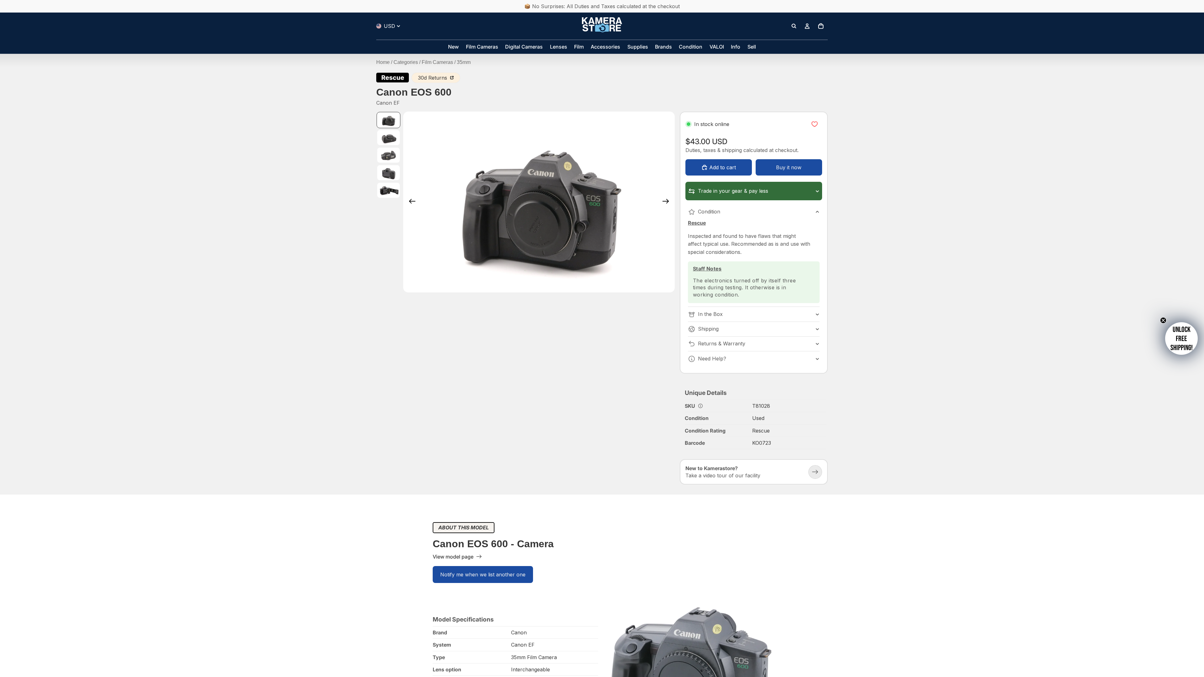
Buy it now (788, 167)
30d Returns (433, 78)
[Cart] (821, 26)
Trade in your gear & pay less (733, 191)
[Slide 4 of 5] (388, 172)
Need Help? (712, 358)
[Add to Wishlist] (814, 124)
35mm (464, 62)
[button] (1181, 338)
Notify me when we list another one (482, 574)
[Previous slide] (410, 202)
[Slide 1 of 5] (388, 120)
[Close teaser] (1163, 320)
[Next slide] (668, 202)
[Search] (794, 26)
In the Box (710, 314)
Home (383, 62)
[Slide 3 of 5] (388, 155)
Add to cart (722, 167)
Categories (405, 62)
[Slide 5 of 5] (388, 190)
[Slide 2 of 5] (388, 137)
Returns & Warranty (721, 343)
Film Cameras (437, 62)
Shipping (708, 329)
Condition (709, 211)
